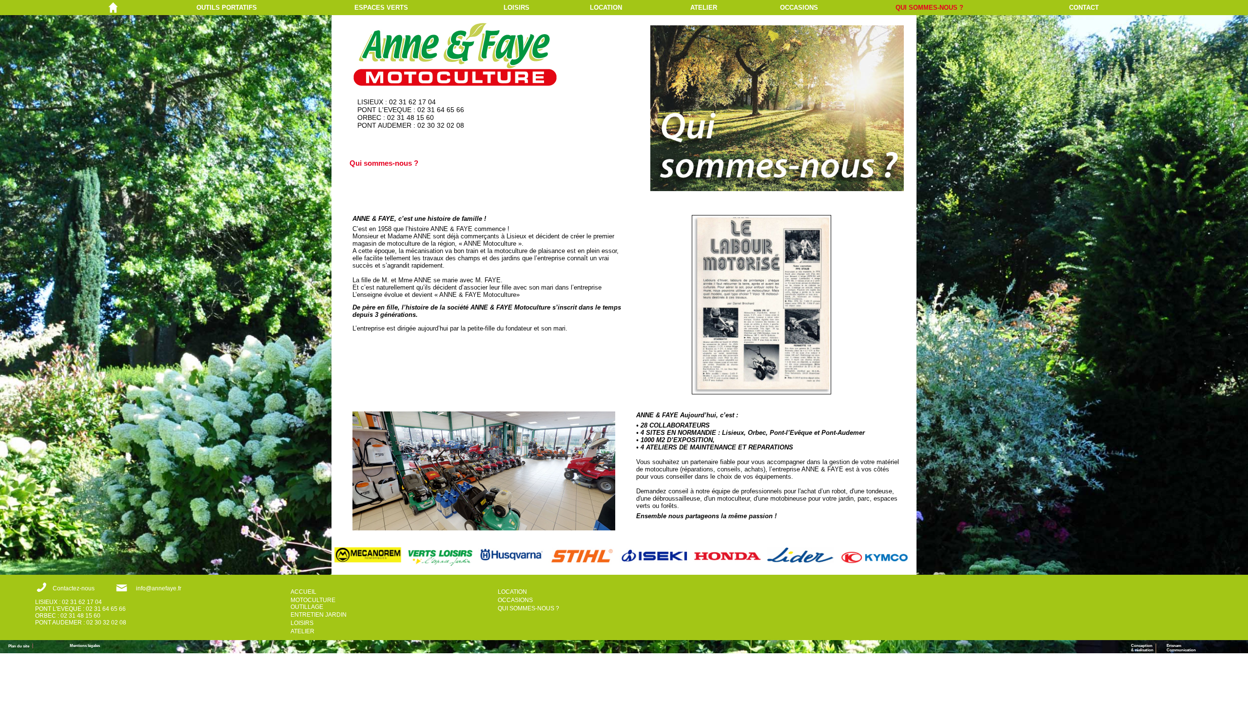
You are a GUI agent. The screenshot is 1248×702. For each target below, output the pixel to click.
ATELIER (703, 7)
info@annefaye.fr (158, 588)
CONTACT (1084, 7)
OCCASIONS (799, 7)
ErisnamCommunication (1181, 648)
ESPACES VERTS (381, 7)
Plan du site (20, 646)
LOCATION (606, 7)
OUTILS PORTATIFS (226, 7)
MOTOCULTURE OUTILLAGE (313, 603)
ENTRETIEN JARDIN (319, 614)
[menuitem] (275, 7)
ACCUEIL (303, 591)
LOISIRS (516, 7)
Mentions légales (85, 646)
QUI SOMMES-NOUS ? (929, 7)
